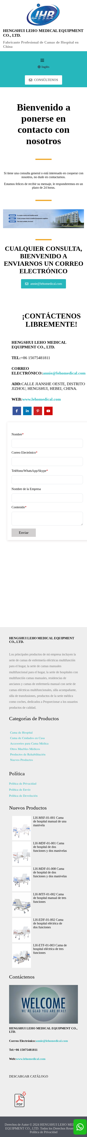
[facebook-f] (17, 411)
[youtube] (48, 411)
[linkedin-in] (27, 411)
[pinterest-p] (38, 411)
